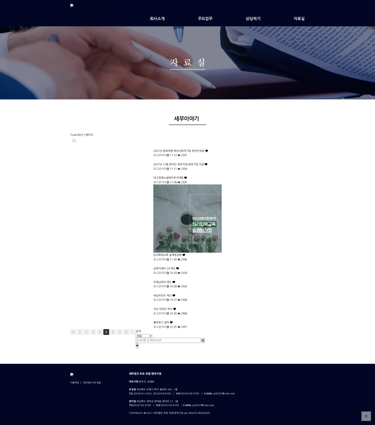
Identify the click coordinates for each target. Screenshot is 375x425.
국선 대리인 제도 (163, 309)
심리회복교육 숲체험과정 (167, 255)
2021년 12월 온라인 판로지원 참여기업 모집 (179, 164)
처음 (73, 332)
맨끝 (133, 332)
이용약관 (74, 383)
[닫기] (137, 345)
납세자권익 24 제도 (164, 268)
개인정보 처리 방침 (92, 383)
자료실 (299, 19)
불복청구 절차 (161, 322)
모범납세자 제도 (162, 282)
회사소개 (157, 19)
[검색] (203, 340)
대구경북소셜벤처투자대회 (168, 177)
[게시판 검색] (74, 140)
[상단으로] (366, 416)
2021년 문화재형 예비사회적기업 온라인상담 (179, 151)
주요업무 (205, 19)
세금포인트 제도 (162, 295)
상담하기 (253, 19)
